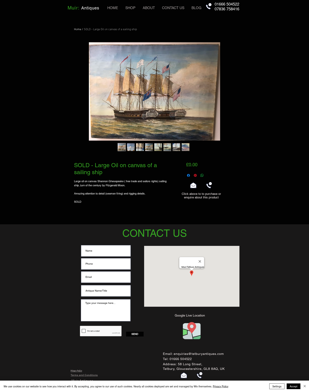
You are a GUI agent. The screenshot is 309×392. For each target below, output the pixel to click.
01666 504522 (181, 359)
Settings (276, 386)
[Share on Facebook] (188, 175)
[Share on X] (209, 175)
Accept (293, 386)
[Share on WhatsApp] (202, 175)
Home (77, 29)
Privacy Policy (220, 386)
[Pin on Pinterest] (195, 175)
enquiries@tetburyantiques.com (199, 354)
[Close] (305, 386)
